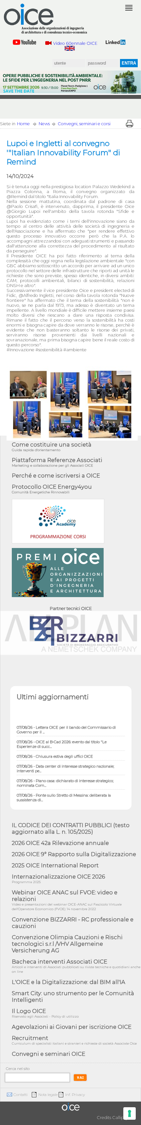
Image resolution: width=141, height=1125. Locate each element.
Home (23, 123)
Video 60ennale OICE (75, 43)
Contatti (20, 1094)
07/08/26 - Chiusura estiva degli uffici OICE (55, 752)
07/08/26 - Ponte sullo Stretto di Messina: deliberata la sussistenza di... (64, 793)
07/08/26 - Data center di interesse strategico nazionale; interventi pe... (65, 764)
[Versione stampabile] (129, 124)
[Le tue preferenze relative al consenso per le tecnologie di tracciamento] (129, 1113)
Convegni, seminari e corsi (84, 123)
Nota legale (48, 1094)
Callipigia (121, 1117)
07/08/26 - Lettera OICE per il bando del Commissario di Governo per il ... (66, 725)
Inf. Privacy (75, 1094)
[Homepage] (46, 18)
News (44, 123)
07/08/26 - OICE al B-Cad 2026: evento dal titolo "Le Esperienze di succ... (62, 739)
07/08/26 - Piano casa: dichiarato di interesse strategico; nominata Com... (65, 778)
